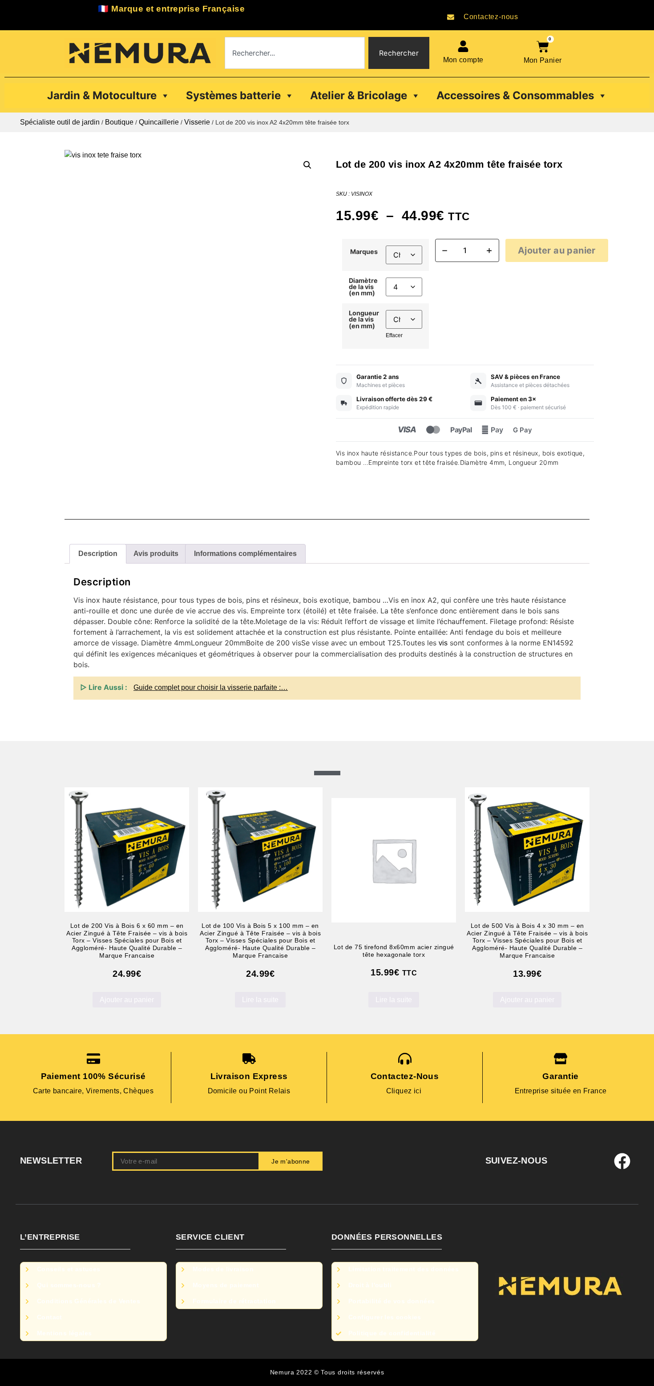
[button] (307, 165)
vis (443, 643)
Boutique (119, 122)
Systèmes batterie (233, 95)
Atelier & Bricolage (358, 95)
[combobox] (295, 53)
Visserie (197, 122)
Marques (364, 252)
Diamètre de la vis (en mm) (363, 287)
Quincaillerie (159, 122)
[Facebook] (622, 1161)
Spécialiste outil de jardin (60, 122)
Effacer (394, 335)
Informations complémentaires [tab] (245, 553)
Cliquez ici (405, 1091)
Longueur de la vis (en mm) (364, 319)
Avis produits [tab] (155, 553)
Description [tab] (97, 553)
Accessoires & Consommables (515, 95)
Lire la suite (260, 999)
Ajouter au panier (557, 250)
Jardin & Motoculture (102, 95)
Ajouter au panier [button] (127, 999)
